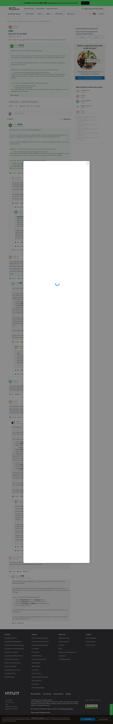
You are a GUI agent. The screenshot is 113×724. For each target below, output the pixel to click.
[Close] (87, 163)
